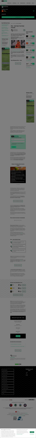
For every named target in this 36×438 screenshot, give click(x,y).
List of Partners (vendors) (19, 434)
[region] (18, 433)
